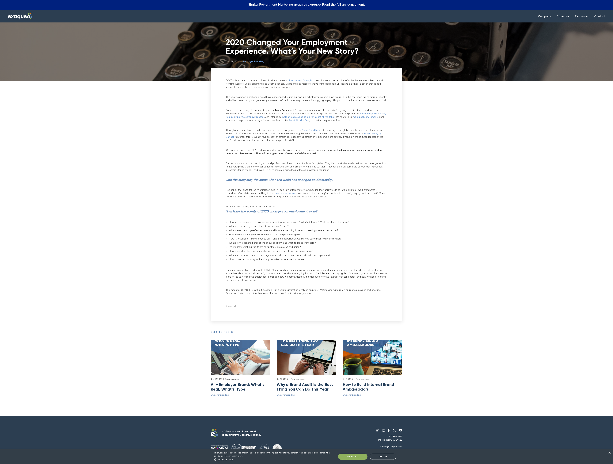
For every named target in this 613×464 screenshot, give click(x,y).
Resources (582, 16)
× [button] (609, 453)
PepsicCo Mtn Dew (299, 120)
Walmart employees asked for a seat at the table (308, 117)
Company (544, 16)
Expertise (563, 16)
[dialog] (306, 456)
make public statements (366, 117)
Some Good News (311, 130)
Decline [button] (383, 456)
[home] (19, 16)
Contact (599, 16)
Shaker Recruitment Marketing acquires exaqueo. (306, 4)
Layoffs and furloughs (301, 80)
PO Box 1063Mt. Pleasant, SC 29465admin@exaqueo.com (390, 442)
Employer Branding (253, 61)
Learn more (237, 456)
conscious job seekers (286, 193)
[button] (273, 460)
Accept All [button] (353, 456)
